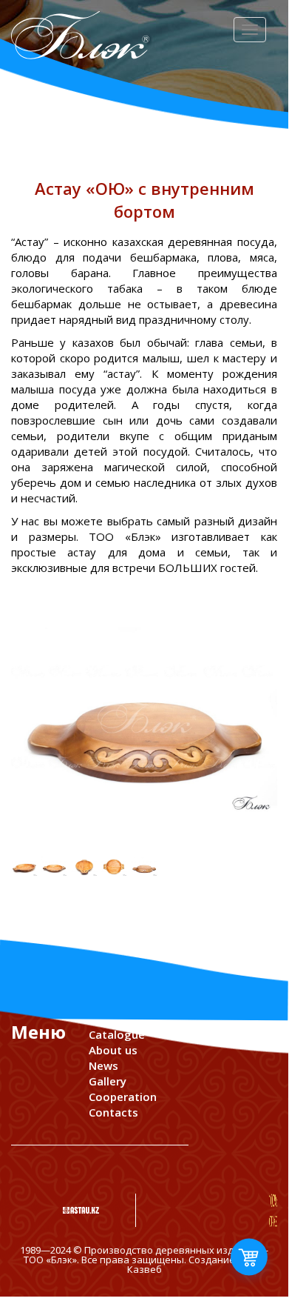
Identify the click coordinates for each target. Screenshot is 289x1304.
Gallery (107, 1081)
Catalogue (117, 1034)
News (103, 1065)
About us (113, 1049)
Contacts (113, 1112)
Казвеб (144, 1269)
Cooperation (123, 1096)
